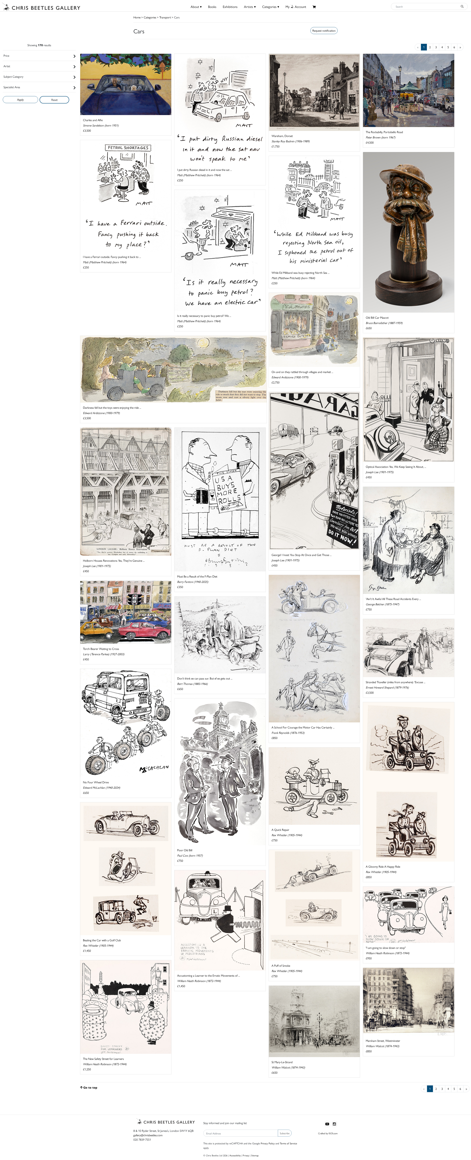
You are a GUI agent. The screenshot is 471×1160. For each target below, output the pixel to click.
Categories (150, 17)
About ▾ (196, 6)
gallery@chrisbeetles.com (147, 1135)
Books (212, 6)
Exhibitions (230, 6)
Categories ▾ (270, 6)
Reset (54, 100)
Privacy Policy (268, 1143)
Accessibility (235, 1155)
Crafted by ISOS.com (328, 1133)
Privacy (246, 1155)
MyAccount (296, 6)
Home (137, 17)
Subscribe (285, 1133)
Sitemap (255, 1155)
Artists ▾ (250, 6)
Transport (165, 17)
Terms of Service (288, 1143)
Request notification (324, 30)
